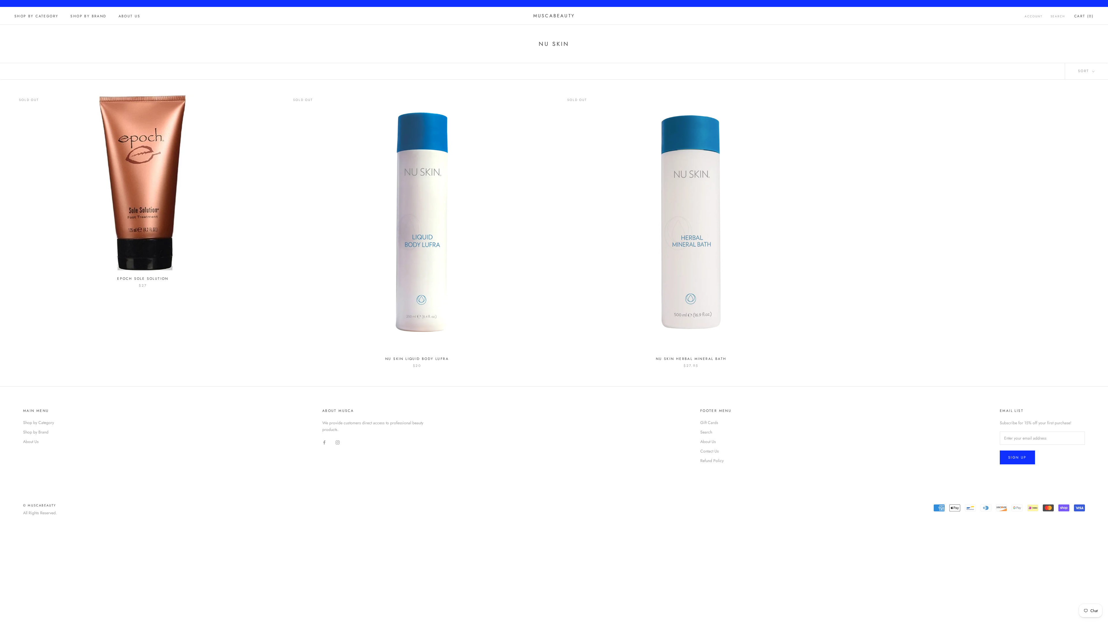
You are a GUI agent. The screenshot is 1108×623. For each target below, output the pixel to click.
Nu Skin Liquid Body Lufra (417, 358)
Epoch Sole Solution (143, 278)
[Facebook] (324, 442)
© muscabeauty (39, 505)
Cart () (1084, 16)
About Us (130, 16)
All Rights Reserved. (40, 513)
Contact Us (709, 451)
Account (1034, 16)
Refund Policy (712, 461)
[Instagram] (338, 442)
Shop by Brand (88, 16)
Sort (1084, 71)
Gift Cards (709, 422)
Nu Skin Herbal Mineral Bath (691, 358)
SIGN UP (1017, 457)
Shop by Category (36, 16)
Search (1058, 16)
